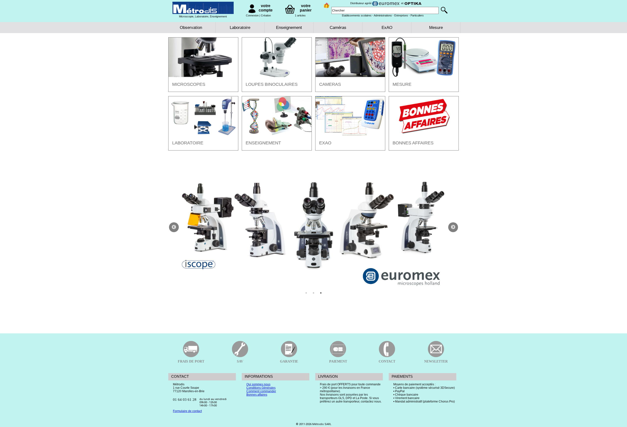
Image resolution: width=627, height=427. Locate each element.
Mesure (436, 27)
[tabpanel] (313, 227)
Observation (191, 27)
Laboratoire (240, 27)
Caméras (338, 27)
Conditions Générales (261, 387)
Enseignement (289, 27)
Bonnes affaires (256, 394)
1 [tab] (306, 292)
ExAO (387, 27)
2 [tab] (313, 292)
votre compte (266, 8)
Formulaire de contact (187, 411)
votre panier (306, 8)
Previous (174, 227)
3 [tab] (320, 292)
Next (453, 227)
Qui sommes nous (258, 384)
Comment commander (261, 391)
